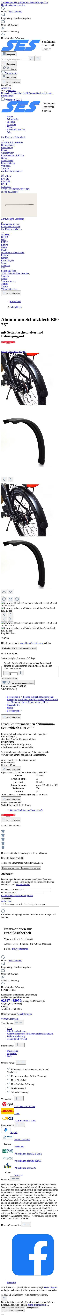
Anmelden (6, 88)
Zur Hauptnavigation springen (24, 3)
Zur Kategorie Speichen (12, 171)
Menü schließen (13, 82)
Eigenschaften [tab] (14, 705)
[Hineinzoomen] (17, 599)
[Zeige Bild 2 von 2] (5, 483)
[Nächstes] (10, 479)
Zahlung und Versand (17, 1039)
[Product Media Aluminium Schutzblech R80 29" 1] (26, 441)
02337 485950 (15, 11)
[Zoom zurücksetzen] (10, 599)
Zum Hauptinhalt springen (13, 2)
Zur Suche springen (35, 2)
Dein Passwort (8, 892)
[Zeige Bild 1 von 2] (2, 483)
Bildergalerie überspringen (13, 351)
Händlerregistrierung (16, 1031)
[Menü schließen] (2, 140)
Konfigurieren (32, 1308)
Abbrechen (6, 901)
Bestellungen (7, 95)
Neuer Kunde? (23, 884)
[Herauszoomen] (4, 599)
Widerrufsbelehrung (16, 1036)
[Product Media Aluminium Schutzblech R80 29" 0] (27, 379)
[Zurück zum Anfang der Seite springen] (4, 1298)
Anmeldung (24, 643)
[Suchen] (32, 58)
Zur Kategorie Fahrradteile (13, 137)
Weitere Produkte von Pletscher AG (26, 810)
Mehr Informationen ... (38, 1305)
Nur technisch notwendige (13, 1308)
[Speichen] (19, 216)
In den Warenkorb (9, 679)
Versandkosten (50, 1287)
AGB (9, 1028)
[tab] (32, 699)
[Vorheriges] (4, 479)
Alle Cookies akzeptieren (12, 1311)
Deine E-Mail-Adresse (12, 889)
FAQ (9, 1056)
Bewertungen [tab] (13, 710)
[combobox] (14, 59)
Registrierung (37, 643)
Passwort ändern (36, 93)
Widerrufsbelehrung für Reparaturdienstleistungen (30, 1033)
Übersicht (6, 93)
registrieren (11, 90)
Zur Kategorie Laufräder (12, 219)
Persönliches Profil (19, 93)
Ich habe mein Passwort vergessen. (17, 895)
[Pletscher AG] (30, 342)
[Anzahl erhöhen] (20, 673)
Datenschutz (12, 1051)
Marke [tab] (10, 708)
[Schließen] (2, 596)
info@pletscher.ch (20, 949)
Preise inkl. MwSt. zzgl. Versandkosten (19, 648)
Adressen (48, 93)
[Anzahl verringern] (6, 673)
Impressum (12, 1053)
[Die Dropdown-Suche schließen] (38, 58)
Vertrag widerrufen (9, 1019)
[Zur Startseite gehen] (30, 50)
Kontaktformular (24, 1014)
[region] (30, 492)
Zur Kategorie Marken (11, 229)
